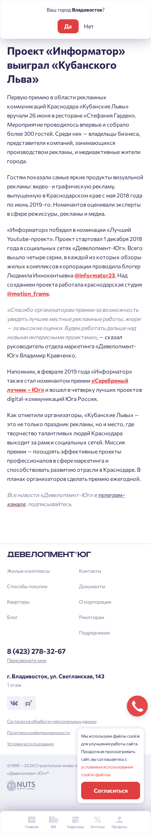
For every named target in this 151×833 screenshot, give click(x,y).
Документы (92, 586)
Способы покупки (27, 586)
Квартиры (18, 602)
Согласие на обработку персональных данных (52, 721)
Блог (12, 617)
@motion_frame (28, 293)
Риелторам (91, 617)
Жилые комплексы (28, 571)
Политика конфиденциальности (38, 732)
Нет (89, 26)
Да (68, 26)
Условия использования (30, 743)
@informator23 (94, 275)
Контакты (90, 571)
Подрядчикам (94, 633)
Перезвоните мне (26, 660)
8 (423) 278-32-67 (36, 651)
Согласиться (111, 790)
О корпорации (95, 602)
